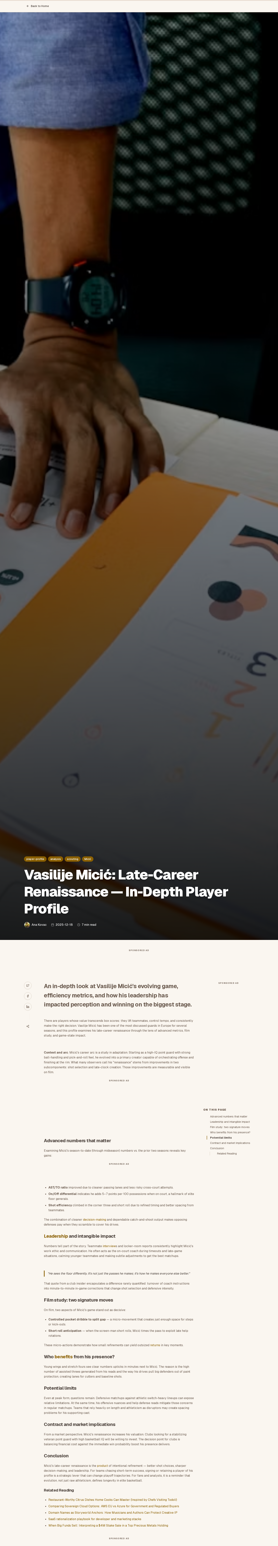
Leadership (56, 1236)
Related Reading (227, 1153)
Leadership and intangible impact (230, 1121)
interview (109, 1246)
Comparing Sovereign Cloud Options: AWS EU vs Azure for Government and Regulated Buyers (113, 1506)
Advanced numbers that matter (228, 1116)
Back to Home (40, 6)
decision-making (94, 1220)
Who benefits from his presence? (230, 1132)
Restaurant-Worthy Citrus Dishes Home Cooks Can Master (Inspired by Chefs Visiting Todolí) (112, 1500)
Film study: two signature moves (230, 1127)
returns (155, 1345)
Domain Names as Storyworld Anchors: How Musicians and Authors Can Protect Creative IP (112, 1513)
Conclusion (217, 1148)
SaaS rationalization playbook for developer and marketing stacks (94, 1519)
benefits (63, 1357)
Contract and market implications (230, 1143)
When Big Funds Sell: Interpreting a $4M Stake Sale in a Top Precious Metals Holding (108, 1525)
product (102, 1466)
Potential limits (221, 1137)
